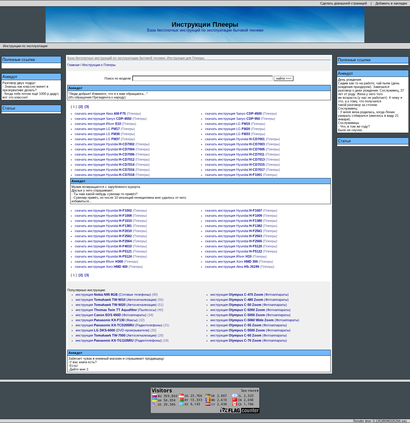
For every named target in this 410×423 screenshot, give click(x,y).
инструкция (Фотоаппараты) (111, 315)
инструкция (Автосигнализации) (116, 299)
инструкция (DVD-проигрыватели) (112, 330)
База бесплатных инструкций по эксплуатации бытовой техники (205, 30)
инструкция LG (234, 123)
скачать (81, 113)
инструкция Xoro (238, 261)
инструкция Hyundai (241, 139)
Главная (73, 65)
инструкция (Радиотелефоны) (119, 325)
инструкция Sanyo (240, 113)
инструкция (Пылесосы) (116, 310)
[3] (87, 106)
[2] (81, 106)
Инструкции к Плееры (99, 65)
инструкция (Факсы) (107, 320)
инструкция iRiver (104, 123)
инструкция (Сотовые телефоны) (113, 294)
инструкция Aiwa (107, 113)
